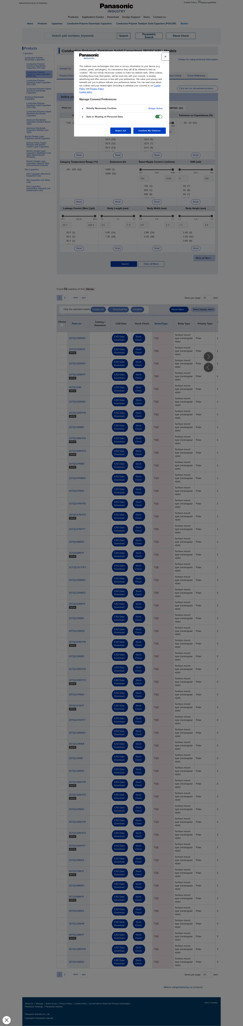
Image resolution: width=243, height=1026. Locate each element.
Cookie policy (85, 92)
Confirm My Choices (150, 131)
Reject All (120, 131)
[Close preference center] (165, 56)
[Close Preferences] (6, 1020)
